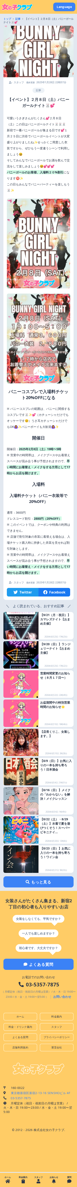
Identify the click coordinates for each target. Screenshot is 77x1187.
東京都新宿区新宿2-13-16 (40, 1093)
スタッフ (56, 1027)
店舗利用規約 (20, 1047)
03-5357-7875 (42, 984)
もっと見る (41, 881)
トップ (7, 19)
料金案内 (56, 1016)
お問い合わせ (62, 997)
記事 (18, 19)
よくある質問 (41, 964)
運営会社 (56, 1047)
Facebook (57, 592)
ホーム (20, 1016)
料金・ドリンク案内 (20, 1027)
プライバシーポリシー (57, 1037)
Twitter (25, 592)
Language (64, 7)
